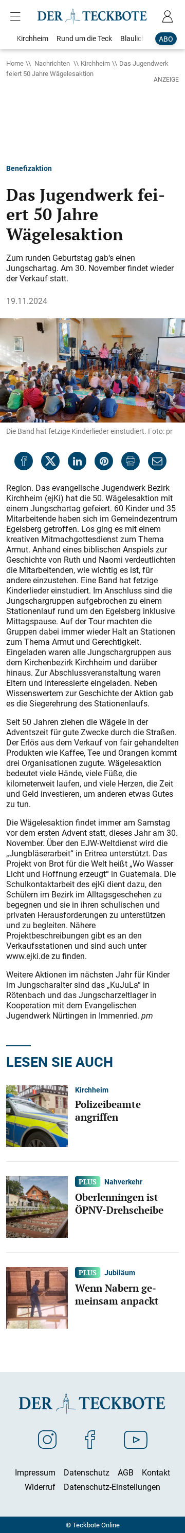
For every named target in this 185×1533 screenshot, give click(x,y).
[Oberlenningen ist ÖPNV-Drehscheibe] (37, 1206)
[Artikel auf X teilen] (50, 461)
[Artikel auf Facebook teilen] (23, 461)
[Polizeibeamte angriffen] (37, 1115)
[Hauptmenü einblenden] (17, 16)
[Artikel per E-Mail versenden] (157, 461)
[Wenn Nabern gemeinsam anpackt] (37, 1296)
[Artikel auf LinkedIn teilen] (77, 461)
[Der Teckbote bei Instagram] (47, 1439)
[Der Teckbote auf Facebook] (90, 1439)
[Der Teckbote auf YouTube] (135, 1439)
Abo (166, 39)
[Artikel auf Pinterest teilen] (104, 461)
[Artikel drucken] (130, 461)
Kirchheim (95, 63)
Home (15, 63)
